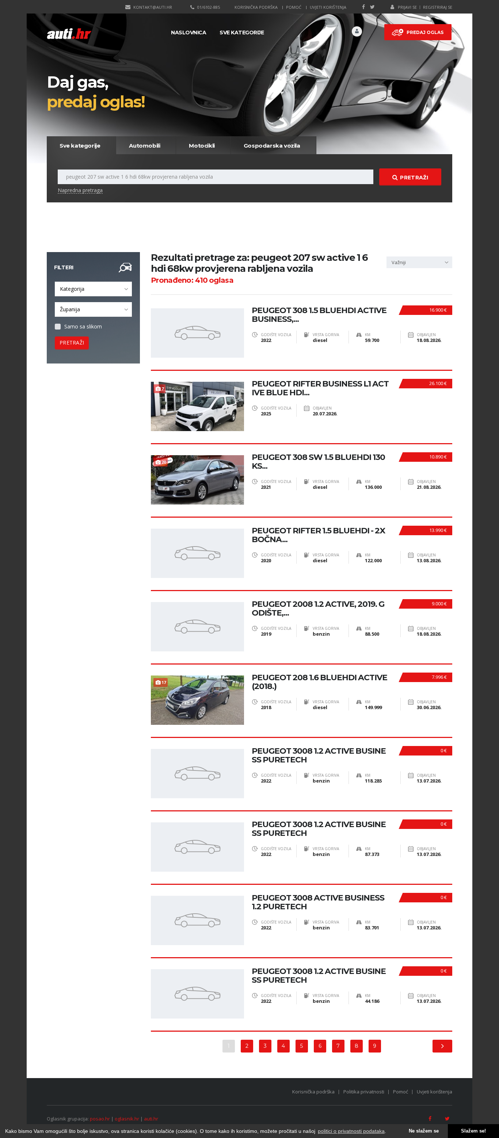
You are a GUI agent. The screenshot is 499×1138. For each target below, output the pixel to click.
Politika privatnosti (363, 1091)
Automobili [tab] (144, 145)
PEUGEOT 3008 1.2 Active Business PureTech (319, 829)
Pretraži (414, 177)
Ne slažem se (424, 1131)
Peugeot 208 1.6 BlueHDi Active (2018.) (319, 682)
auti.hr (151, 1118)
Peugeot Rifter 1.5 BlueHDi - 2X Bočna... (318, 535)
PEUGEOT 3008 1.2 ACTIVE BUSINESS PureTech (319, 755)
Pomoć (293, 7)
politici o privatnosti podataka (351, 1131)
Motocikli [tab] (201, 145)
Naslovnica (188, 32)
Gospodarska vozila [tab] (272, 145)
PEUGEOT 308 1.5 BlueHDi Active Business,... (319, 315)
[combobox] (93, 289)
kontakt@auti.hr (152, 7)
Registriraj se (437, 7)
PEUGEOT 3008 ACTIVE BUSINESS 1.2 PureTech (318, 902)
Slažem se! (473, 1131)
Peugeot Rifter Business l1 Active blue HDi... (320, 388)
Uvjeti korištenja (328, 7)
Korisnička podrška (256, 7)
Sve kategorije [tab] (80, 145)
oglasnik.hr (127, 1118)
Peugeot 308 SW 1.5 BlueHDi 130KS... (318, 462)
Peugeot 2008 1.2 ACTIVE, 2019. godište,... (318, 608)
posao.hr (100, 1118)
